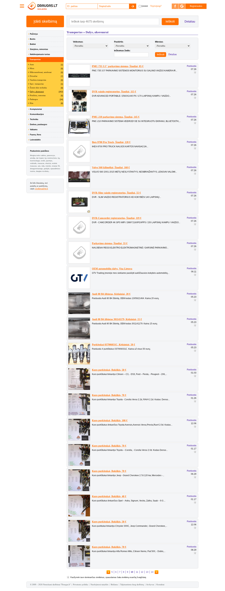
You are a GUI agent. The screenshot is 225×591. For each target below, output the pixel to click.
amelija (32, 158)
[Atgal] (108, 572)
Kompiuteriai (36, 109)
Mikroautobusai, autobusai (41, 72)
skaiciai (48, 163)
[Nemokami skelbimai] (46, 6)
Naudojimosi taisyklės (99, 585)
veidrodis (33, 163)
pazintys (49, 161)
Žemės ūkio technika (38, 88)
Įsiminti (145, 6)
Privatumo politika (80, 585)
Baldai (33, 44)
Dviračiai (33, 76)
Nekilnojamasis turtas (40, 54)
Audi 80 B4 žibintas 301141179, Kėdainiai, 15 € (117, 319)
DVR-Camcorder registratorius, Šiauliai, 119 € (116, 218)
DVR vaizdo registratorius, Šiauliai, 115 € (114, 91)
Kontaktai (160, 585)
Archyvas (150, 585)
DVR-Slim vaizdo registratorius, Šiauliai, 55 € (116, 192)
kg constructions (51, 158)
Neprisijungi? (156, 6)
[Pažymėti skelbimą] (195, 72)
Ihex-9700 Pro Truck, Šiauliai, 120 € (111, 142)
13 (147, 572)
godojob (46, 169)
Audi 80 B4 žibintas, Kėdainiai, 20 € (111, 294)
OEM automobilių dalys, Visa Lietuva (112, 268)
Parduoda (191, 66)
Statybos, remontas (39, 49)
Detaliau (190, 21)
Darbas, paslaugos (38, 124)
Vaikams (33, 129)
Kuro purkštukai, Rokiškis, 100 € (109, 420)
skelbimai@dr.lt (41, 189)
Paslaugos (34, 99)
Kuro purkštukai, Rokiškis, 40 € (109, 496)
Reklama (114, 585)
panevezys (51, 155)
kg (59, 158)
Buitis (32, 39)
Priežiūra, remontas (38, 95)
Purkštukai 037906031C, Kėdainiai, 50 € (113, 344)
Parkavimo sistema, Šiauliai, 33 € (109, 243)
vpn (39, 166)
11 (137, 572)
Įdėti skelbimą (45, 21)
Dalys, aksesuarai (37, 92)
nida (42, 166)
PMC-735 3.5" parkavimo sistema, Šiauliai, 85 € (117, 66)
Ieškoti (160, 54)
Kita (31, 103)
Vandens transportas (38, 80)
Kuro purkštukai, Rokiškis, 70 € (109, 395)
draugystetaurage (36, 169)
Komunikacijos (37, 114)
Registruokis (196, 6)
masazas (41, 163)
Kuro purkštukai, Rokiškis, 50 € (109, 370)
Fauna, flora (35, 135)
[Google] (182, 6)
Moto (32, 68)
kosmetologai (35, 161)
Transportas (35, 59)
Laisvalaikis (35, 140)
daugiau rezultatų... (43, 171)
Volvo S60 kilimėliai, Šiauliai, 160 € (111, 167)
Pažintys (34, 34)
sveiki (43, 161)
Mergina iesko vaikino (38, 155)
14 (152, 572)
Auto (32, 65)
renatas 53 (56, 166)
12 (142, 572)
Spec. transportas (37, 84)
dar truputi (40, 158)
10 (132, 572)
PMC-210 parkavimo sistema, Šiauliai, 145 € (115, 117)
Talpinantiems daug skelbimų (132, 585)
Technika (34, 119)
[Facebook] (175, 6)
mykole (48, 166)
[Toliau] (156, 572)
